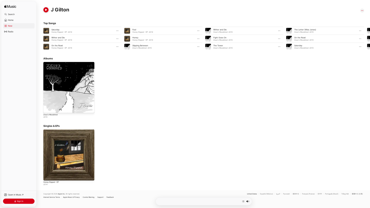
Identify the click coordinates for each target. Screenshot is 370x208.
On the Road (57, 45)
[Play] (46, 9)
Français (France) (308, 194)
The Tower (218, 45)
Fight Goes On (219, 37)
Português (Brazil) (331, 194)
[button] (18, 14)
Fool (134, 29)
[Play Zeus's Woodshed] (47, 109)
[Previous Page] (40, 38)
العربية (278, 194)
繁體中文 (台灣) (357, 194)
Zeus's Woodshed (51, 63)
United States (252, 194)
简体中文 (296, 194)
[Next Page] (367, 38)
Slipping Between (140, 45)
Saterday (298, 45)
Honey (135, 37)
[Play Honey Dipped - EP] (47, 177)
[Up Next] (243, 201)
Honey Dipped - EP (52, 130)
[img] (10, 6)
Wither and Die (58, 37)
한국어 (320, 194)
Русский (286, 194)
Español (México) (266, 194)
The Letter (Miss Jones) (305, 29)
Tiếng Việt (345, 194)
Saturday (55, 29)
